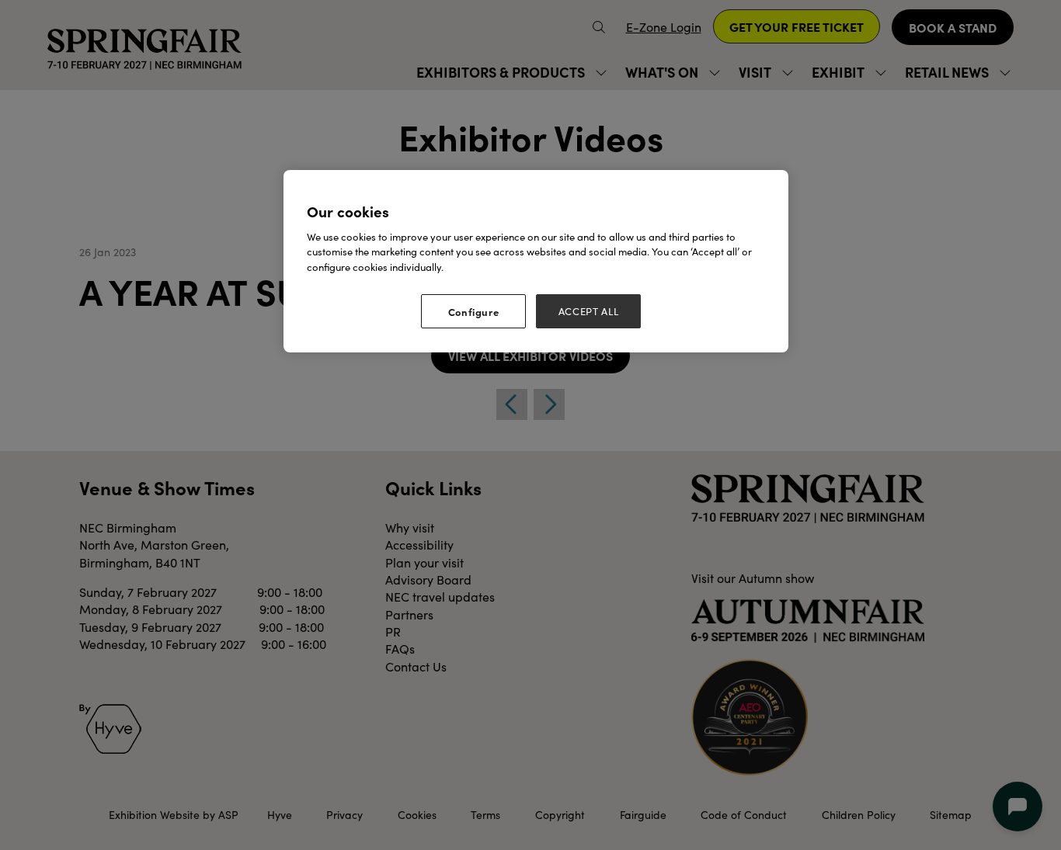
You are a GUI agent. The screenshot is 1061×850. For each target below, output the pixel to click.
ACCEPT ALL (588, 311)
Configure (473, 311)
